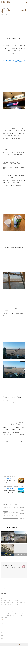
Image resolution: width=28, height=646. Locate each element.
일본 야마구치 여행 (14, 602)
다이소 (13, 609)
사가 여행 (22, 611)
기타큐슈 (11, 611)
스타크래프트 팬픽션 (6, 606)
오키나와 (3, 615)
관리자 (19, 644)
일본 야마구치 (19, 606)
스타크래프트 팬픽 (14, 604)
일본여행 (7, 604)
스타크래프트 (4, 617)
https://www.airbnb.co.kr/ (10, 476)
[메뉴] (26, 2)
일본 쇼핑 (9, 615)
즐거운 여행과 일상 (6, 2)
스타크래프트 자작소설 (6, 609)
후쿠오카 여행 (22, 602)
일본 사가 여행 (22, 604)
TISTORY (14, 644)
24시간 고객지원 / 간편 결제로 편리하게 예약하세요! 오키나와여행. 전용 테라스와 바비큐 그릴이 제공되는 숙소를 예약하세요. (10, 481)
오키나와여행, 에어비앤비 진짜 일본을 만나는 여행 (9, 479)
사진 (3, 604)
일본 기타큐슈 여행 (5, 602)
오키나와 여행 (13, 613)
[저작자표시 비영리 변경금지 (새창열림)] (19, 499)
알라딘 (16, 600)
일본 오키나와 (8, 504)
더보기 (2, 619)
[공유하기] (8, 499)
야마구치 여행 (19, 615)
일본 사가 (18, 609)
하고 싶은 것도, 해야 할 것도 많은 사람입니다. (11, 567)
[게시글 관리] (9, 499)
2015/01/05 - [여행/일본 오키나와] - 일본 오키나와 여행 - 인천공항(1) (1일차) (14, 61)
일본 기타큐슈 (10, 600)
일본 (3, 611)
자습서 (14, 615)
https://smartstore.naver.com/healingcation (12, 486)
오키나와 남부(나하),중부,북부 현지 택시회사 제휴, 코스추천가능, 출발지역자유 (9, 491)
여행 (4, 504)
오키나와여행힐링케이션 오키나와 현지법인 (9, 488)
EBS (6, 611)
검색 (25, 627)
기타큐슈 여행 (20, 613)
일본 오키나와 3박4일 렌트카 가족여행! (10, 518)
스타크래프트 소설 (5, 613)
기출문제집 (4, 600)
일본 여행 (13, 606)
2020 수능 (17, 611)
